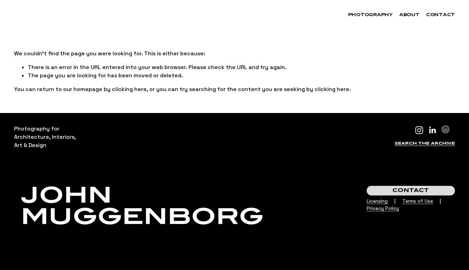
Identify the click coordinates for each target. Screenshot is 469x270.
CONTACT (410, 190)
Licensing (377, 201)
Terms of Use (417, 201)
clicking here (129, 89)
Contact (440, 15)
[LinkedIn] (432, 130)
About (409, 15)
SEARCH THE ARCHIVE (424, 143)
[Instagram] (419, 130)
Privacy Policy (383, 208)
